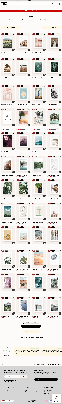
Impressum (34, 396)
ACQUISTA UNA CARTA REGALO (47, 379)
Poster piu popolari (10, 388)
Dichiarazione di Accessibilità (31, 391)
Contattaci (46, 388)
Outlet (10, 12)
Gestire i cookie (47, 393)
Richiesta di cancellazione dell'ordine (51, 391)
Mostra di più (31, 326)
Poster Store (34, 400)
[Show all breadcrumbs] (2, 12)
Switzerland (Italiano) (7, 400)
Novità (8, 390)
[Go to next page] (38, 331)
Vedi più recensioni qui (31, 358)
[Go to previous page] (24, 331)
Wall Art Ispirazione (10, 391)
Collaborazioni (28, 388)
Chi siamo (27, 387)
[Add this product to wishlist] (13, 34)
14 (35, 331)
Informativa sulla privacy (42, 396)
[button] (56, 398)
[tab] (56, 4)
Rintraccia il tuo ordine (48, 387)
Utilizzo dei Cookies (27, 396)
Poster (6, 12)
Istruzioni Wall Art (10, 387)
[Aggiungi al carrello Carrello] (13, 50)
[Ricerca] (52, 4)
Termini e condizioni (18, 396)
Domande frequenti (48, 390)
